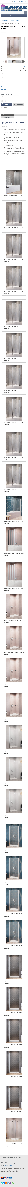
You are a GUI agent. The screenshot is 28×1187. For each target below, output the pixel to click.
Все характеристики (5, 86)
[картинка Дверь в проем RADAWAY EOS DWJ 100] (14, 836)
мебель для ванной (10, 1170)
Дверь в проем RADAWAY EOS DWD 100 (13, 1012)
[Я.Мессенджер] (2, 1183)
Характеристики (20, 114)
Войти (15, 1)
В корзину (7, 104)
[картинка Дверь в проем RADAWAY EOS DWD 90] (14, 1031)
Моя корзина (24, 1)
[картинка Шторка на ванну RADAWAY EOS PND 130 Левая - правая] (14, 508)
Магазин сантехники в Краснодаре (10, 1168)
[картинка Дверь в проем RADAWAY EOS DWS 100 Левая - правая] (14, 705)
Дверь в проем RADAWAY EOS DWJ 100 (13, 850)
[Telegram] (8, 1183)
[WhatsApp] (13, 1183)
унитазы (3, 1171)
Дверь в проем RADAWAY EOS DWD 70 (13, 1111)
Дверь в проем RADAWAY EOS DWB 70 (13, 815)
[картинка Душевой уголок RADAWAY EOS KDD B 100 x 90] (14, 1130)
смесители (15, 1171)
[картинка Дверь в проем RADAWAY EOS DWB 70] (14, 801)
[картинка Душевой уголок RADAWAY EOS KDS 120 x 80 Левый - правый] (14, 377)
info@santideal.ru (9, 1165)
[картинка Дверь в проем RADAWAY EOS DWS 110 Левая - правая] (14, 670)
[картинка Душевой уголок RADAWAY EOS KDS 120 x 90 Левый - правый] (14, 345)
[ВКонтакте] (4, 1183)
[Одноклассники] (6, 1183)
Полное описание (7, 114)
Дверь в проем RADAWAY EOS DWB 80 (13, 783)
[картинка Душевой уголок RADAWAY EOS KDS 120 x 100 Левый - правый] (14, 313)
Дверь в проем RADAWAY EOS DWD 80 (13, 1076)
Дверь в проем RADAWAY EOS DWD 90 (13, 1044)
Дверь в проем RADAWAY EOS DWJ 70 (13, 945)
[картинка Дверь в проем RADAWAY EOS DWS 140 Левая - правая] (14, 606)
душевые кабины (21, 1170)
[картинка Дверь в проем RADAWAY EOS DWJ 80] (14, 900)
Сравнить (5, 107)
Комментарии (7, 117)
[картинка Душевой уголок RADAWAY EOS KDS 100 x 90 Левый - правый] (14, 444)
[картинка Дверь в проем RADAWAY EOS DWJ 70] (14, 932)
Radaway (25, 66)
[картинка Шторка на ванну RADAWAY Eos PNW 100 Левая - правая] (14, 539)
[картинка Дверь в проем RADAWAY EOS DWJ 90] (14, 868)
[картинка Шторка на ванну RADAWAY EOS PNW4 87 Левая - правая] (14, 574)
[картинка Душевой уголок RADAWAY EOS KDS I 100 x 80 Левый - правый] (14, 476)
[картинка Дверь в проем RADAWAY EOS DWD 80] (14, 1063)
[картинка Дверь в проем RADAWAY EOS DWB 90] (14, 737)
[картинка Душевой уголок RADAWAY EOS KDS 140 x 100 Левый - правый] (14, 214)
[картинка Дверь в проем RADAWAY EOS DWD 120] (14, 967)
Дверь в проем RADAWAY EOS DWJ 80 (13, 913)
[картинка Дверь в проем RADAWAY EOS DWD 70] (14, 1098)
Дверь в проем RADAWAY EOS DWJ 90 (13, 882)
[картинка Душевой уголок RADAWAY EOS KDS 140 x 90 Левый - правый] (14, 246)
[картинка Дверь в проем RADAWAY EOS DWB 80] (14, 769)
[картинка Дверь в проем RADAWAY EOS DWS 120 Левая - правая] (14, 638)
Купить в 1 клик (18, 104)
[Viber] (10, 1183)
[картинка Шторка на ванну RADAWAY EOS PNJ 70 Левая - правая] (14, 182)
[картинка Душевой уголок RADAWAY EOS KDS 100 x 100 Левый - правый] (14, 409)
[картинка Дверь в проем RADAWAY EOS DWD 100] (14, 999)
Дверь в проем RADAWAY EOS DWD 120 (13, 981)
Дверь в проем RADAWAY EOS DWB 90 (13, 751)
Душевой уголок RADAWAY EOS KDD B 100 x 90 (15, 1143)
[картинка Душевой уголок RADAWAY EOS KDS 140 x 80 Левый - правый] (14, 278)
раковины (8, 1171)
